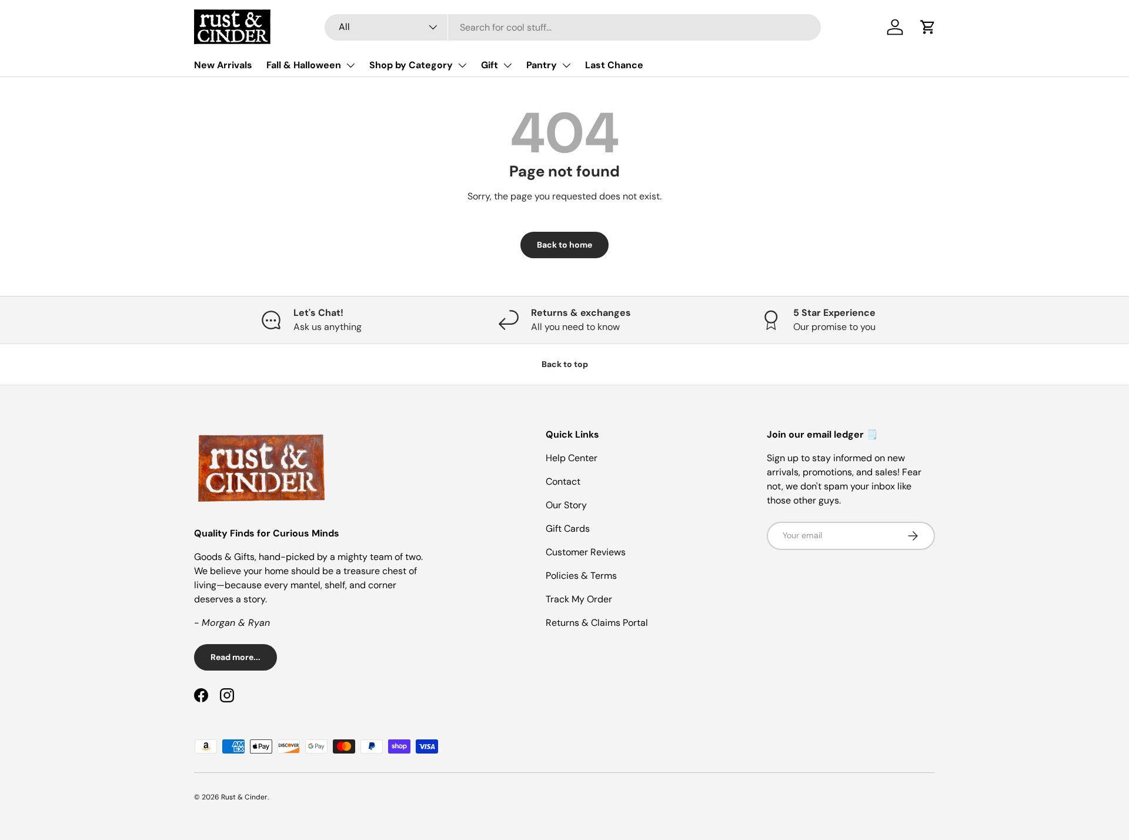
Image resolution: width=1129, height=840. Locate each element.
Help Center (571, 458)
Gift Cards (568, 528)
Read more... (235, 657)
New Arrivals (223, 65)
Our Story (566, 505)
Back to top (565, 364)
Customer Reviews (586, 552)
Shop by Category (411, 65)
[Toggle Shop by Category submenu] (462, 65)
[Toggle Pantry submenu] (566, 65)
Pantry (541, 65)
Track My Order (579, 599)
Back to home (564, 244)
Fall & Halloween (303, 65)
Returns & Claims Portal (597, 622)
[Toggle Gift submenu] (507, 65)
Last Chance (614, 65)
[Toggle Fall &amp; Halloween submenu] (350, 65)
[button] (928, 27)
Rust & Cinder (244, 797)
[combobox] (573, 27)
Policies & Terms (581, 575)
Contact (563, 481)
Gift (489, 65)
